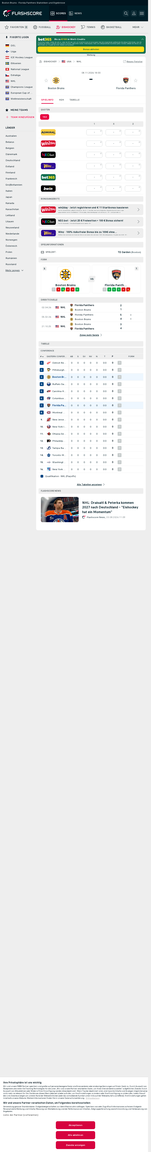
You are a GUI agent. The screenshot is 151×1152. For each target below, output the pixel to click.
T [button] (104, 356)
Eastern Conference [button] (57, 356)
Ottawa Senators (59, 433)
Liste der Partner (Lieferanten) (20, 1115)
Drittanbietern (92, 1098)
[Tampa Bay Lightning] (49, 448)
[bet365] (48, 177)
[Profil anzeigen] (56, 80)
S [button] (78, 356)
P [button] (112, 356)
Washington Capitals (59, 462)
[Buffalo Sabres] (49, 384)
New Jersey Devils (59, 419)
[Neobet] (48, 155)
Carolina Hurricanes (59, 391)
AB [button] (71, 356)
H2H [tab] (61, 99)
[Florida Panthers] (49, 405)
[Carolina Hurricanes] (49, 391)
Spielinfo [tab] (47, 99)
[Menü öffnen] (142, 13)
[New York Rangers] (49, 469)
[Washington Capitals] (49, 462)
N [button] (97, 356)
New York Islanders (59, 426)
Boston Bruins (56, 88)
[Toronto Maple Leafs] (49, 455)
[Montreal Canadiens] (49, 412)
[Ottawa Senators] (49, 434)
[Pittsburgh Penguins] (49, 370)
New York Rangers (59, 469)
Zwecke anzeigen (75, 1145)
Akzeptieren (75, 1125)
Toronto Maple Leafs (59, 455)
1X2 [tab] (44, 117)
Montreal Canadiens (59, 412)
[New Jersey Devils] (49, 420)
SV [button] (84, 356)
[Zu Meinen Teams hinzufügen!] (46, 80)
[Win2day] (48, 143)
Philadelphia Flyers (59, 441)
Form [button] (131, 356)
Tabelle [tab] (74, 99)
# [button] (41, 356)
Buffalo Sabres (59, 384)
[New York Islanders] (49, 427)
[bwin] (48, 188)
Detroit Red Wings (59, 362)
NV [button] (90, 356)
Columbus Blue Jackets (59, 398)
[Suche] (126, 13)
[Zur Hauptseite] (25, 13)
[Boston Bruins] (49, 377)
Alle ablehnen (75, 1135)
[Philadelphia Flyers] (49, 441)
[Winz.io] (48, 166)
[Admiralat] (48, 132)
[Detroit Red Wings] (49, 363)
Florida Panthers (126, 88)
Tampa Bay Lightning (59, 448)
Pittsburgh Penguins (59, 370)
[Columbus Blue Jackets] (49, 398)
